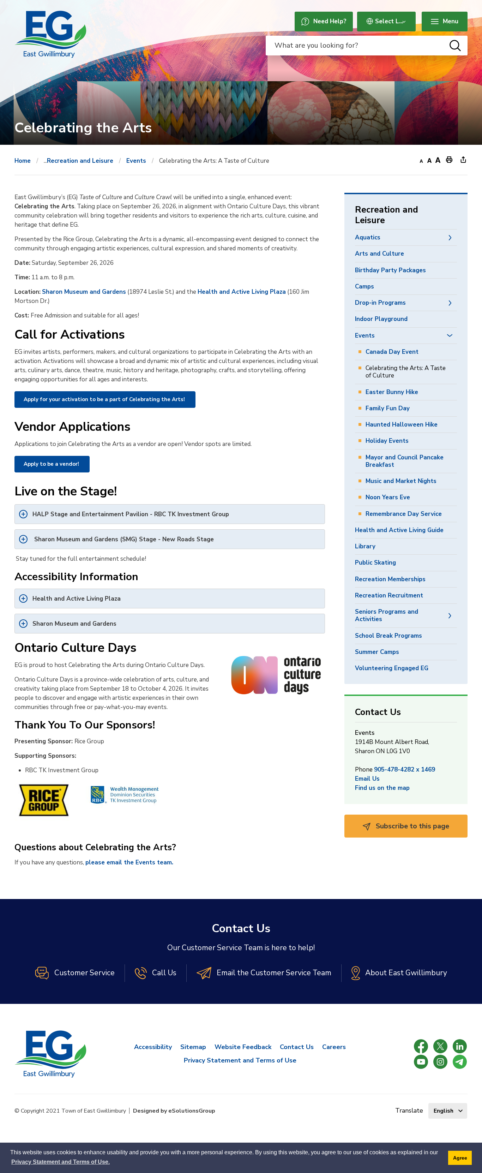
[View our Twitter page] (440, 1046)
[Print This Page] (449, 159)
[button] (450, 237)
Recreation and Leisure (80, 161)
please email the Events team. (129, 862)
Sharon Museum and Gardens (84, 292)
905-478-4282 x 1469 (404, 770)
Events (136, 161)
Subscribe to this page (411, 826)
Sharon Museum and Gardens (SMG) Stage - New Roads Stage (123, 539)
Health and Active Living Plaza (242, 292)
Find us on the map (382, 788)
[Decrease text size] (420, 159)
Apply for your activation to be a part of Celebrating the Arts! (105, 399)
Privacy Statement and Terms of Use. (60, 1162)
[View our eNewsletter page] (460, 1062)
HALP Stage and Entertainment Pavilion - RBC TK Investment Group (130, 514)
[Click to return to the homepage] (50, 34)
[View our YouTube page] (421, 1062)
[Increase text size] (437, 159)
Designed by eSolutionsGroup (174, 1111)
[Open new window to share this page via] (463, 159)
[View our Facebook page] (421, 1046)
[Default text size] (429, 159)
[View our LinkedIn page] (460, 1046)
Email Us (367, 779)
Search (455, 45)
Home (22, 161)
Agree (460, 1158)
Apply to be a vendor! (52, 464)
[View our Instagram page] (440, 1062)
